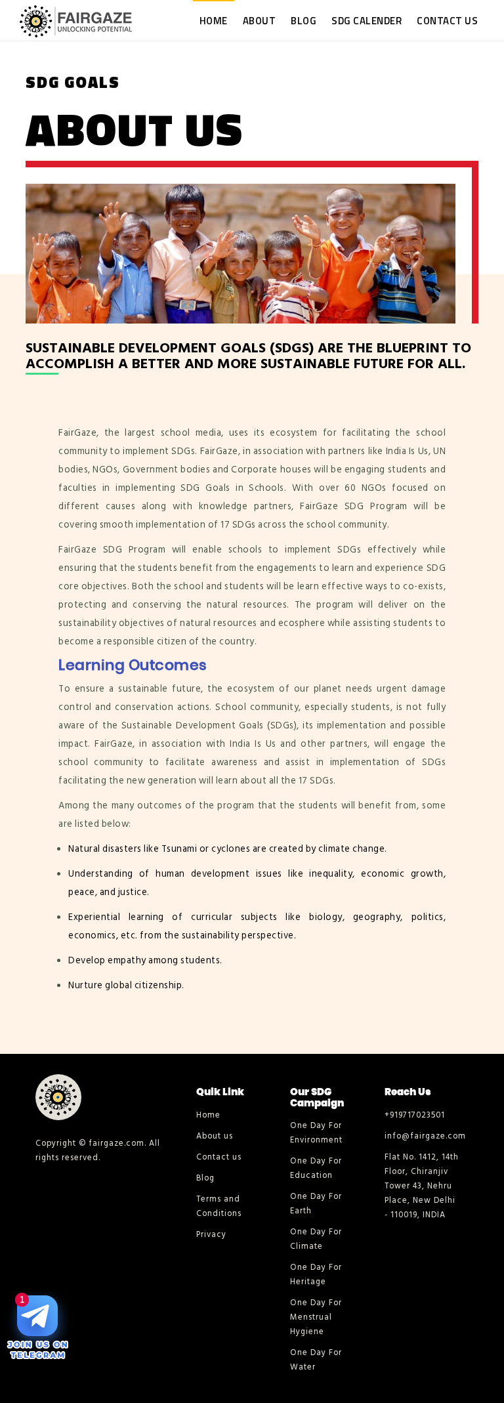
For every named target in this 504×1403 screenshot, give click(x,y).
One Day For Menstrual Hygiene (316, 1317)
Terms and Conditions (219, 1206)
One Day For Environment (316, 1132)
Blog (303, 20)
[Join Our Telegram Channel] (37, 1327)
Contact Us (447, 20)
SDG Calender (366, 20)
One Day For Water (316, 1359)
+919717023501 (415, 1114)
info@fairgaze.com (422, 1135)
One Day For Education (316, 1168)
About (259, 20)
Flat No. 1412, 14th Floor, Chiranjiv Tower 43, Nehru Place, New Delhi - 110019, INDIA (422, 1185)
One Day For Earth (316, 1203)
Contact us (219, 1156)
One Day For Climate (316, 1239)
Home (214, 20)
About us (214, 1135)
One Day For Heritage (316, 1274)
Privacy (211, 1234)
